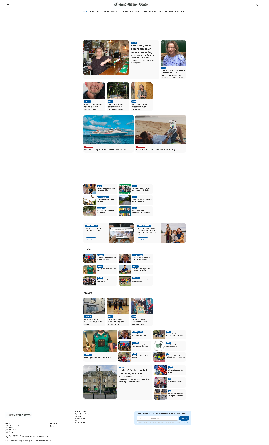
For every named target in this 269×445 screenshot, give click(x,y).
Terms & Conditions (82, 414)
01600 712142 (16, 436)
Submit (184, 418)
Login (261, 5)
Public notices (80, 422)
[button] (8, 4)
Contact (78, 416)
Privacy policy (80, 418)
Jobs (76, 420)
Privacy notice (185, 422)
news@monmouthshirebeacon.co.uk (37, 436)
